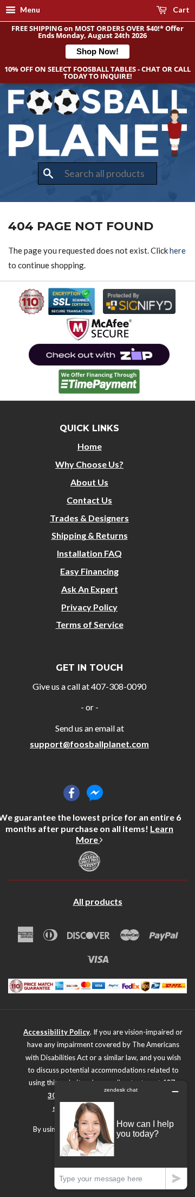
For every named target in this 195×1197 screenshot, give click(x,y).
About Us (89, 482)
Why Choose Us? (89, 464)
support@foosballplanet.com (89, 744)
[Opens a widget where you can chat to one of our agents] (120, 1134)
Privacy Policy (89, 607)
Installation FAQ (89, 553)
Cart (180, 9)
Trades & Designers (89, 518)
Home (89, 446)
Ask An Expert (89, 589)
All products (97, 901)
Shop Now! (97, 51)
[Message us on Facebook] (95, 793)
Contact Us (89, 500)
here (178, 250)
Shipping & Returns (89, 535)
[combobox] (97, 173)
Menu (29, 9)
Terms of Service (89, 624)
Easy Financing (89, 571)
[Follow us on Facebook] (71, 793)
